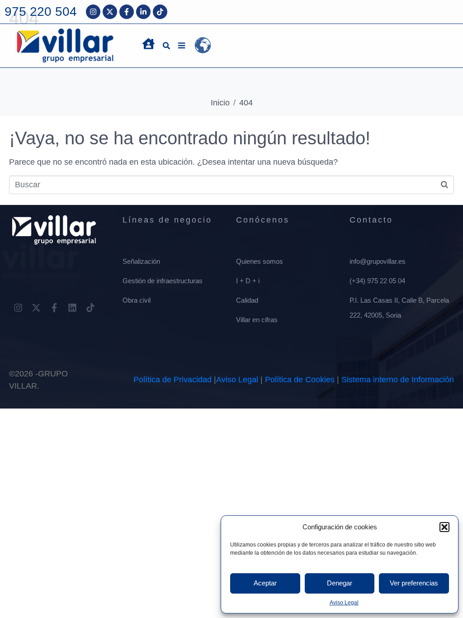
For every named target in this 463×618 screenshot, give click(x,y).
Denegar (339, 583)
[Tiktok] (160, 12)
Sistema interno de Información (397, 379)
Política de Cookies (300, 379)
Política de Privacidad (172, 379)
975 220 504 (41, 12)
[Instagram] (93, 12)
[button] (444, 527)
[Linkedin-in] (143, 12)
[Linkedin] (72, 308)
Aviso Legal (344, 602)
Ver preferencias (414, 583)
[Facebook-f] (126, 12)
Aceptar (265, 583)
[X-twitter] (110, 12)
